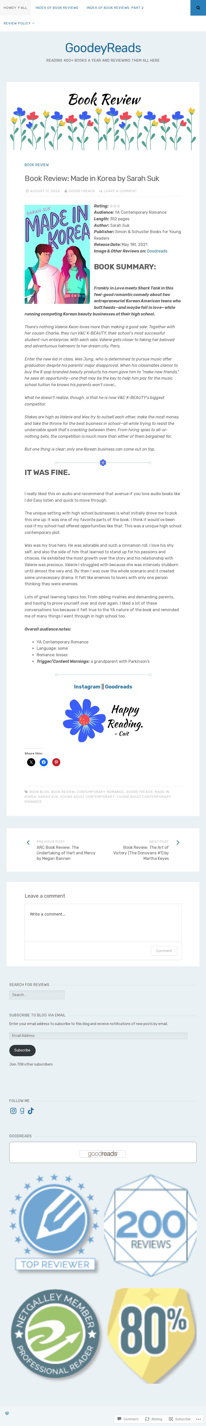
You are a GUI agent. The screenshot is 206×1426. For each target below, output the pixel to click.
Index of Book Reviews (57, 8)
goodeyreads (139, 792)
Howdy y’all (15, 8)
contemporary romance (100, 792)
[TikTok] (31, 1111)
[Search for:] (37, 995)
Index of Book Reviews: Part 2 (115, 8)
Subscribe (22, 1050)
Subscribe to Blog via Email (37, 1015)
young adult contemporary (87, 796)
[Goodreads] (22, 1111)
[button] (57, 1336)
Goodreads (157, 251)
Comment (164, 950)
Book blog (39, 792)
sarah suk (48, 796)
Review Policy (17, 23)
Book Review (37, 165)
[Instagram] (13, 1111)
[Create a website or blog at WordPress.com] (7, 1413)
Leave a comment (120, 191)
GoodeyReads (103, 47)
